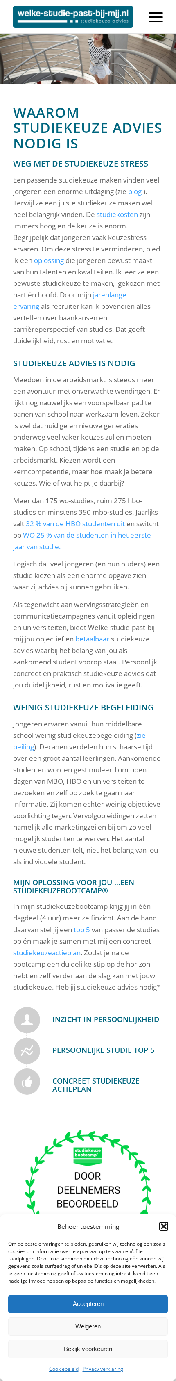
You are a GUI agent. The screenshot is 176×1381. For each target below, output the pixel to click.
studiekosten (117, 214)
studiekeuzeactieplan (47, 952)
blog (135, 191)
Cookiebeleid (64, 1368)
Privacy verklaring (103, 1368)
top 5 (82, 929)
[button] (164, 1226)
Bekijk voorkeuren (88, 1348)
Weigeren (88, 1326)
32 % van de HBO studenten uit (75, 523)
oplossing (49, 260)
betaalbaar (92, 639)
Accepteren (88, 1303)
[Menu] (151, 16)
